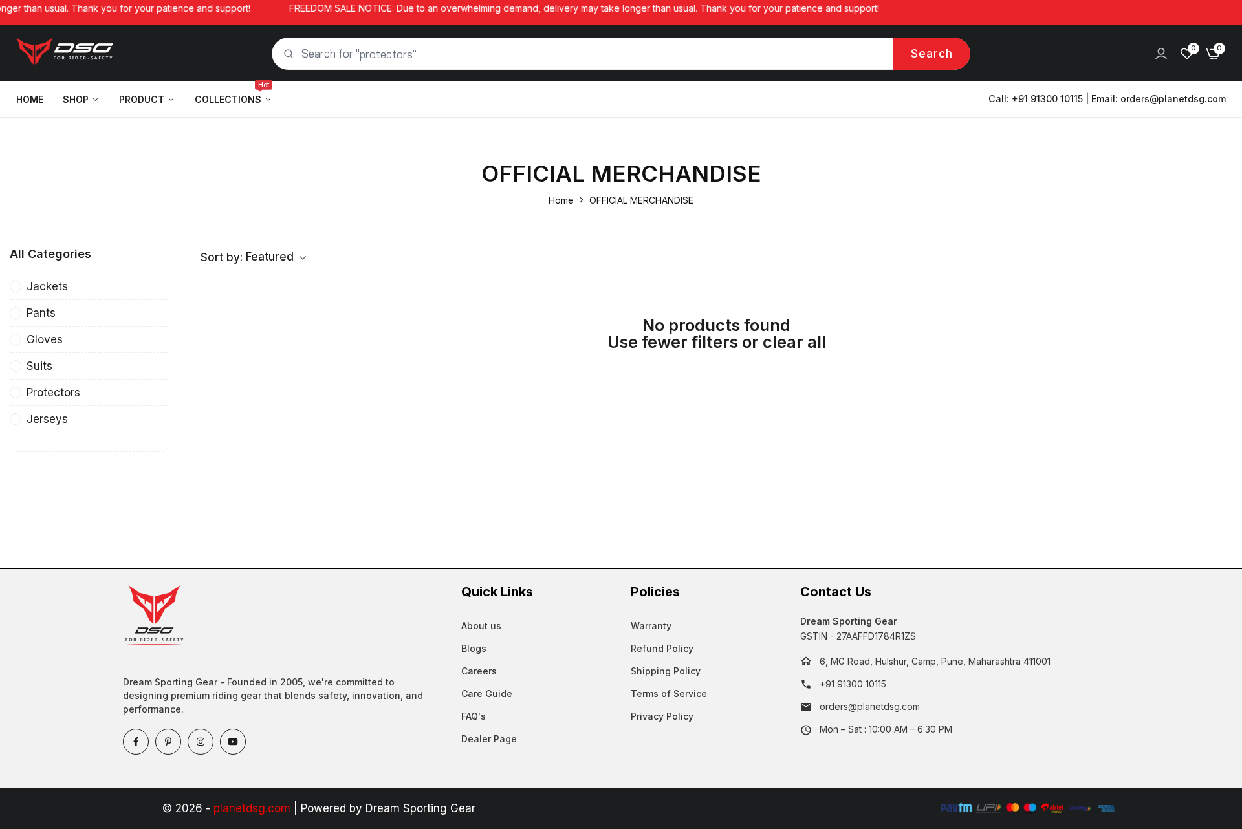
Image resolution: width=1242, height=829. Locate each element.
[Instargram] (200, 742)
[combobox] (621, 54)
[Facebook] (136, 742)
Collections (232, 93)
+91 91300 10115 (853, 683)
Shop (76, 99)
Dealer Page (489, 738)
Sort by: (222, 257)
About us (481, 625)
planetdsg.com (251, 808)
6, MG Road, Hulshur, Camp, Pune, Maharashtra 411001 (935, 661)
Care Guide (486, 693)
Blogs (473, 648)
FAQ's (473, 716)
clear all (794, 342)
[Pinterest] (168, 742)
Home (29, 99)
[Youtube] (233, 742)
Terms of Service (669, 693)
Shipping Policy (666, 670)
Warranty (651, 625)
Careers (479, 670)
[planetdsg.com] (64, 54)
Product (141, 99)
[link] (1161, 54)
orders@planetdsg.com (1173, 98)
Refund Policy (662, 648)
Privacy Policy (662, 716)
